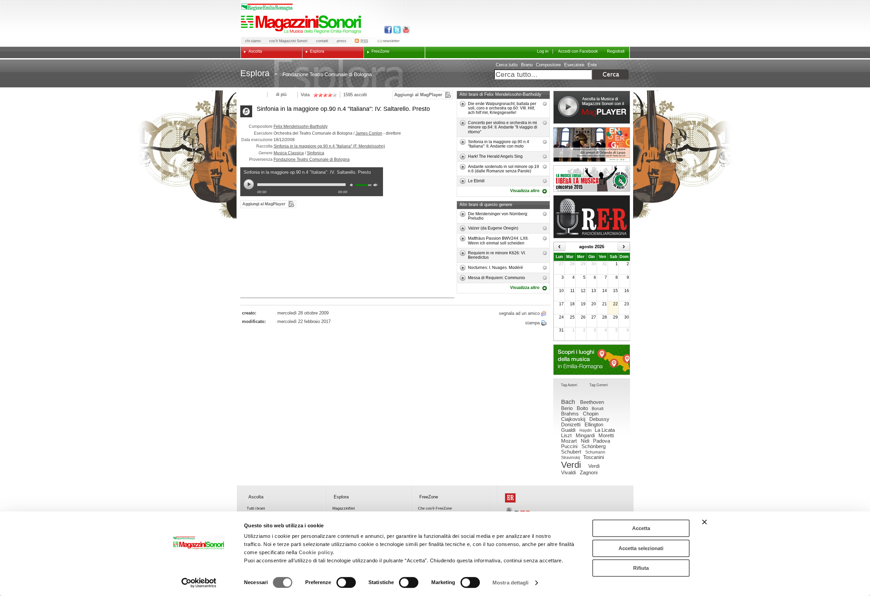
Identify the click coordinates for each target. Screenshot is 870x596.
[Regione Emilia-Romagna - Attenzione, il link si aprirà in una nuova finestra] (267, 7)
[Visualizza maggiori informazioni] (545, 104)
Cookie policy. (316, 552)
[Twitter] (396, 30)
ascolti (360, 94)
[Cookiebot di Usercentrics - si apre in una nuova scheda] (199, 583)
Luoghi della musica (592, 360)
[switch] (346, 582)
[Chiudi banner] (704, 522)
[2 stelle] (318, 94)
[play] (462, 104)
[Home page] (302, 24)
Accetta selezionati (641, 548)
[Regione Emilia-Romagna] (510, 498)
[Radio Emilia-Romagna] (592, 216)
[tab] (569, 385)
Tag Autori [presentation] (569, 385)
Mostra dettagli (510, 582)
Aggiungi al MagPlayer (418, 94)
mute (353, 185)
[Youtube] (404, 30)
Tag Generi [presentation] (598, 385)
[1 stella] (315, 94)
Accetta (641, 528)
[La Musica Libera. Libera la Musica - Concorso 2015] (592, 178)
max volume (376, 185)
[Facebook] (388, 30)
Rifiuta (641, 568)
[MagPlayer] (592, 107)
